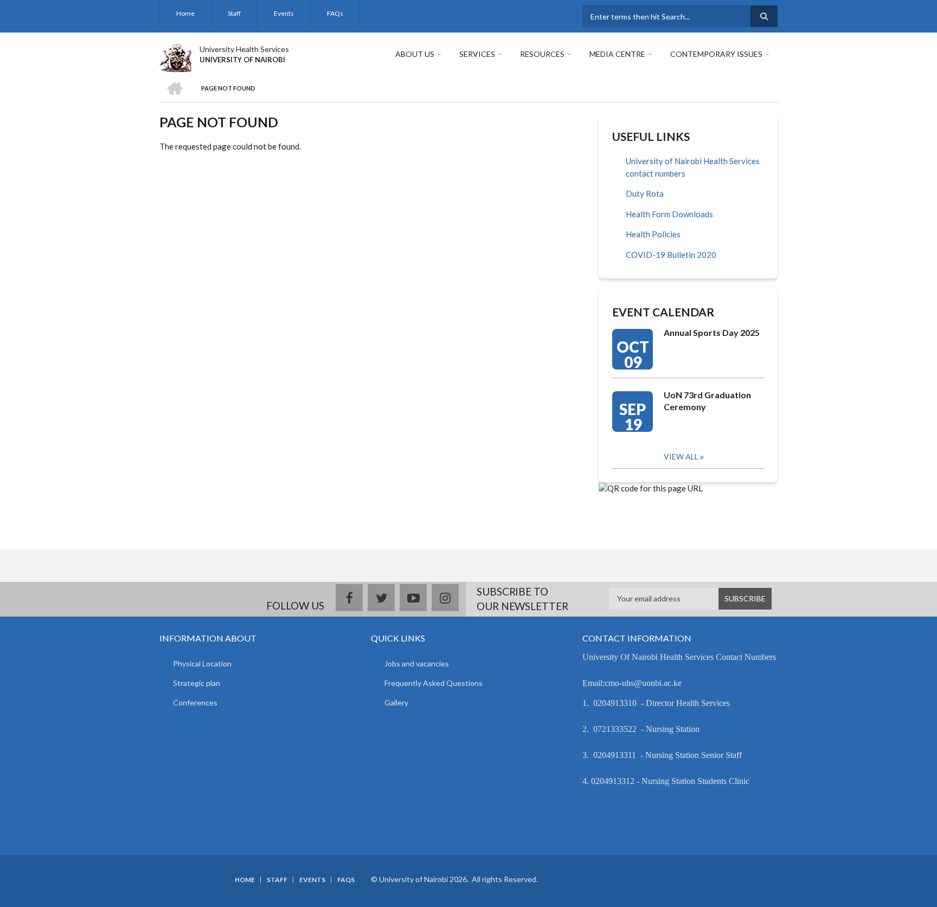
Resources (542, 54)
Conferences (195, 702)
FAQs (335, 13)
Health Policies (653, 234)
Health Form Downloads (669, 214)
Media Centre (617, 54)
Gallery (396, 702)
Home (185, 13)
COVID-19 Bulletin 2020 (671, 255)
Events (284, 13)
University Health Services (244, 49)
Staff (234, 13)
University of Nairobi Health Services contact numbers (693, 167)
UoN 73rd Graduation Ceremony (707, 401)
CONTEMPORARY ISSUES (716, 54)
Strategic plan (196, 683)
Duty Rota (645, 193)
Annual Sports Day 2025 (712, 332)
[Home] (175, 56)
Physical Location (202, 663)
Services (477, 54)
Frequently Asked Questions (433, 683)
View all (681, 456)
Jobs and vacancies (416, 663)
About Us (414, 54)
